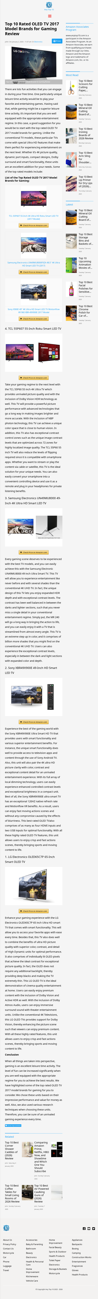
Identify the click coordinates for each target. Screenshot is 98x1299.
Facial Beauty (55, 1247)
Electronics (38, 42)
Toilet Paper (54, 1260)
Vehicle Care (32, 1280)
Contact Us (8, 1248)
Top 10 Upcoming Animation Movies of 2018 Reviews (85, 263)
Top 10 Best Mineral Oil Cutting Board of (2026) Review (85, 109)
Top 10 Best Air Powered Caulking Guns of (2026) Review (41, 1193)
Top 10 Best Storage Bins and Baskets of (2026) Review (85, 239)
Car (4, 1257)
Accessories (31, 1240)
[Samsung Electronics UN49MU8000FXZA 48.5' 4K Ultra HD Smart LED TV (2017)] (33, 245)
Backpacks (77, 1244)
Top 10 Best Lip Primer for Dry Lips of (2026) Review (85, 181)
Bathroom (31, 1248)
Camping (76, 1253)
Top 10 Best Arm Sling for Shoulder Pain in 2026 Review (86, 157)
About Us (7, 1240)
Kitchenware (32, 1276)
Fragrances (77, 1266)
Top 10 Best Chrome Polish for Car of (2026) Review (85, 311)
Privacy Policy (9, 1244)
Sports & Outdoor (57, 1251)
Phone (6, 1261)
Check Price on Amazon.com (35, 225)
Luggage (7, 1266)
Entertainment (79, 1261)
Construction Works (81, 1257)
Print (58, 41)
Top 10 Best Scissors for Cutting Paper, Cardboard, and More (86, 85)
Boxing (75, 1248)
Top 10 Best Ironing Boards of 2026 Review (86, 133)
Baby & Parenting (34, 1244)
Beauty (29, 1253)
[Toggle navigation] (49, 16)
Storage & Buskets (58, 1269)
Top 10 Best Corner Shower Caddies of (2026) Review (12, 1150)
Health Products (57, 1256)
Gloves (75, 1270)
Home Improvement (14, 1125)
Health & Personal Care (35, 1263)
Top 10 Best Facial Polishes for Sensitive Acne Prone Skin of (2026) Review (86, 287)
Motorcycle (8, 1253)
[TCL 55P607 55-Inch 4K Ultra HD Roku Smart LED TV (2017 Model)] (33, 198)
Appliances (77, 1240)
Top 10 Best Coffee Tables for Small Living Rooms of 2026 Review (12, 1193)
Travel (6, 1270)
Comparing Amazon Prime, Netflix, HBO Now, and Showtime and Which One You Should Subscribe (41, 1157)
